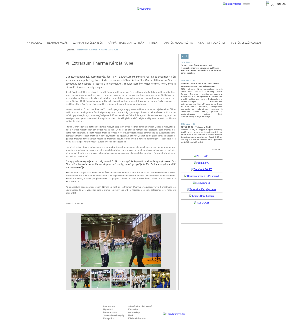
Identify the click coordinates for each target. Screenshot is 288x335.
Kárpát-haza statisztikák (126, 42)
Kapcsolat (133, 309)
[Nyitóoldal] (144, 8)
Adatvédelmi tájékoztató (140, 306)
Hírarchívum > (82, 50)
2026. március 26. (188, 80)
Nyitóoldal (34, 42)
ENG (284, 3)
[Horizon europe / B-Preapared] (201, 176)
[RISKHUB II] (201, 182)
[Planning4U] (201, 162)
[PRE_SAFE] (201, 156)
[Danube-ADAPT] (201, 169)
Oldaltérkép (134, 312)
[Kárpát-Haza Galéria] (201, 196)
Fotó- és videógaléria (177, 42)
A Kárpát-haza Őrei (211, 42)
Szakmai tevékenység (88, 42)
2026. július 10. (187, 62)
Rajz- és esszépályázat (246, 42)
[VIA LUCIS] (202, 202)
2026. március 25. (188, 124)
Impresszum (109, 306)
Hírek (153, 42)
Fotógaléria (108, 318)
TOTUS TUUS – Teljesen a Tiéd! (196, 127)
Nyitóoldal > (71, 50)
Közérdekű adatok (137, 318)
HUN (278, 3)
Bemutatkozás (57, 42)
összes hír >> (217, 149)
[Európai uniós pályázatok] (201, 189)
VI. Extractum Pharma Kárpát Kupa (103, 50)
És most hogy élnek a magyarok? (196, 65)
